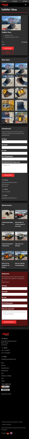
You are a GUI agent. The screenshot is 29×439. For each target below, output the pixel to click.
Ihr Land (4, 150)
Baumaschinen (4, 370)
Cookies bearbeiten (6, 424)
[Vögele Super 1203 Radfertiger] (21, 236)
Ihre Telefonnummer (7, 156)
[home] (4, 5)
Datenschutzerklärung (7, 422)
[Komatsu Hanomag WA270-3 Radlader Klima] (8, 236)
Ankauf (3, 381)
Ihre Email (4, 145)
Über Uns (3, 365)
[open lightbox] (11, 23)
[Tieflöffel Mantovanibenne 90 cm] (8, 214)
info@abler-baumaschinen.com (9, 198)
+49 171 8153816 (6, 191)
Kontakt (20, 422)
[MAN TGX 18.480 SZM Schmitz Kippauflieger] (21, 255)
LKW (2, 373)
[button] (25, 5)
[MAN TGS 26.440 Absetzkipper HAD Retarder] (8, 255)
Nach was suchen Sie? (8, 309)
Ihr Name (4, 139)
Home (2, 363)
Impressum (15, 422)
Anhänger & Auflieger (6, 376)
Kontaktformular (5, 368)
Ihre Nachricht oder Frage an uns (11, 162)
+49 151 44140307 (5, 353)
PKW (2, 378)
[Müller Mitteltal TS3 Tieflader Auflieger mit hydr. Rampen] (21, 214)
